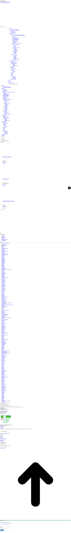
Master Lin (3, 327)
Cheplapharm (3, 272)
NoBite (3, 336)
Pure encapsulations (4, 355)
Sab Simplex (3, 363)
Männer (3, 238)
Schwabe (3, 370)
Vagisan (3, 391)
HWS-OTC (3, 311)
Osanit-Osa (3, 345)
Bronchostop (4, 268)
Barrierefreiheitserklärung (3, 438)
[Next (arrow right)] (1, 532)
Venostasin (3, 392)
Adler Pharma (4, 245)
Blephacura (3, 266)
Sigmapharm (3, 371)
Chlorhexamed (4, 273)
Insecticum (3, 312)
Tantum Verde (4, 381)
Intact (3, 313)
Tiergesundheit (3, 240)
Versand (5, 162)
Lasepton (3, 321)
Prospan (3, 354)
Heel (3, 308)
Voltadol (3, 397)
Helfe (3, 309)
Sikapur (3, 372)
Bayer (3, 259)
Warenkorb (9, 81)
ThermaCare (3, 387)
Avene (3, 257)
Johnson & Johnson (4, 314)
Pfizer (3, 350)
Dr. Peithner (3, 284)
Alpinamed (3, 250)
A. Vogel (3, 244)
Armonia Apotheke (4, 254)
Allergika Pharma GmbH (5, 248)
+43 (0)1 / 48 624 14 (2, 2)
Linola (3, 323)
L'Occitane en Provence (5, 319)
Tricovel (3, 389)
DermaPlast (3, 275)
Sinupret (3, 374)
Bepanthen (3, 260)
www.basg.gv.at (2, 426)
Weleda (3, 398)
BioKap (3, 264)
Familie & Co (3, 236)
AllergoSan (3, 249)
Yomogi (3, 401)
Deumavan (3, 276)
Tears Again (3, 383)
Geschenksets (3, 237)
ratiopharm (3, 356)
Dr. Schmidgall (4, 285)
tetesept (3, 386)
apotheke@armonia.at (4, 411)
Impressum (1, 436)
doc (2, 278)
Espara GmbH (4, 290)
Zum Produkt (4, 163)
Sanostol (3, 368)
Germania (3, 300)
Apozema (3, 253)
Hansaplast (3, 306)
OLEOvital (3, 341)
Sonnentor (3, 376)
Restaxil (3, 359)
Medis (3, 329)
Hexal (3, 310)
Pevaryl (3, 349)
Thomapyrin (3, 388)
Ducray (3, 286)
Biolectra (3, 265)
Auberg (3, 256)
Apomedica (3, 252)
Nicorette (3, 335)
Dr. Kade (3, 282)
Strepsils (3, 379)
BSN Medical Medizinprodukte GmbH (6, 269)
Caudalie (3, 271)
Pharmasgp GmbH (4, 351)
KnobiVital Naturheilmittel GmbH (6, 317)
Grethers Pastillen (4, 303)
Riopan (3, 361)
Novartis (3, 337)
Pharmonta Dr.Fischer (4, 352)
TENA (3, 384)
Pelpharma (3, 347)
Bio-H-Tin (3, 262)
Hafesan (3, 305)
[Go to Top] (35, 519)
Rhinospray (3, 360)
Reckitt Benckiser (4, 357)
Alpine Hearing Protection (5, 251)
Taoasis (3, 382)
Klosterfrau (3, 316)
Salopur (3, 364)
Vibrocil (3, 394)
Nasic (3, 334)
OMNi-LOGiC (4, 343)
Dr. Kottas (3, 283)
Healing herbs (3, 307)
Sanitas (3, 366)
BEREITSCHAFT (7, 2)
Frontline (3, 297)
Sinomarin (3, 373)
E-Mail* (1, 527)
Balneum (3, 258)
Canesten (3, 270)
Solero (3, 375)
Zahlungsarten (2, 440)
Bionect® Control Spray (7, 156)
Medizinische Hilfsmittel (4, 239)
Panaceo (3, 346)
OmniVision (3, 344)
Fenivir (3, 294)
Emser (3, 289)
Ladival (3, 320)
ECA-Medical (4, 288)
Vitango (3, 396)
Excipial (3, 293)
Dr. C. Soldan (3, 281)
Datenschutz (1, 437)
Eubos (3, 291)
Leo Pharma (3, 322)
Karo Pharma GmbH (4, 315)
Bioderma (3, 263)
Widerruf (1, 441)
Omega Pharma (4, 342)
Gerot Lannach (4, 301)
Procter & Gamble (4, 353)
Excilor (3, 292)
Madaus (3, 325)
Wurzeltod (3, 400)
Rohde (3, 362)
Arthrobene (3, 255)
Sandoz (3, 365)
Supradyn (3, 380)
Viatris (3, 393)
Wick (3, 399)
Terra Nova (3, 385)
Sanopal (3, 367)
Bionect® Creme (6, 178)
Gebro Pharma (4, 299)
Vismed (3, 395)
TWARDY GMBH (4, 390)
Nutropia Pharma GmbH (5, 339)
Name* (1, 525)
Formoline (3, 295)
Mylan (3, 333)
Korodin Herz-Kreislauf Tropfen (8, 201)
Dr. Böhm (3, 280)
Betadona (3, 261)
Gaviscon (3, 298)
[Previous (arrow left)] (0, 532)
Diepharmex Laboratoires (5, 277)
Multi (2, 331)
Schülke (3, 369)
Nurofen (3, 338)
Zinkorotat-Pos (4, 402)
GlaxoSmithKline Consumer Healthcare (7, 302)
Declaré (3, 274)
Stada (3, 378)
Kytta (3, 318)
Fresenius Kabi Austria (5, 296)
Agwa (3, 246)
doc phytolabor (4, 279)
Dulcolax (3, 287)
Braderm (3, 267)
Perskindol (3, 348)
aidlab (3, 247)
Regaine (3, 358)
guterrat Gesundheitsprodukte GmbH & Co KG (7, 304)
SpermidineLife (4, 377)
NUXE (3, 340)
